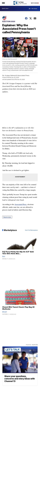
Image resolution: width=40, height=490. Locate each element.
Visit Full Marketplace (31, 230)
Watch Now (34, 3)
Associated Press (20, 204)
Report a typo (7, 217)
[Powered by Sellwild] (35, 344)
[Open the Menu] (3, 2)
